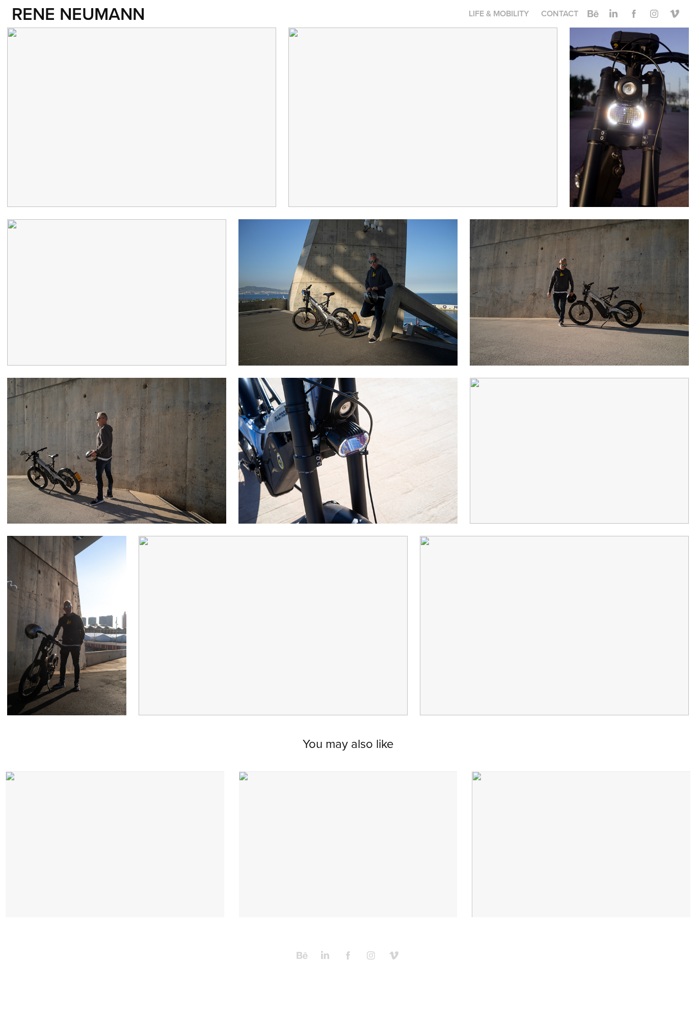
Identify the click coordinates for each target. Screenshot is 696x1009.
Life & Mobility (499, 13)
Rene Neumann (78, 13)
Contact (559, 13)
